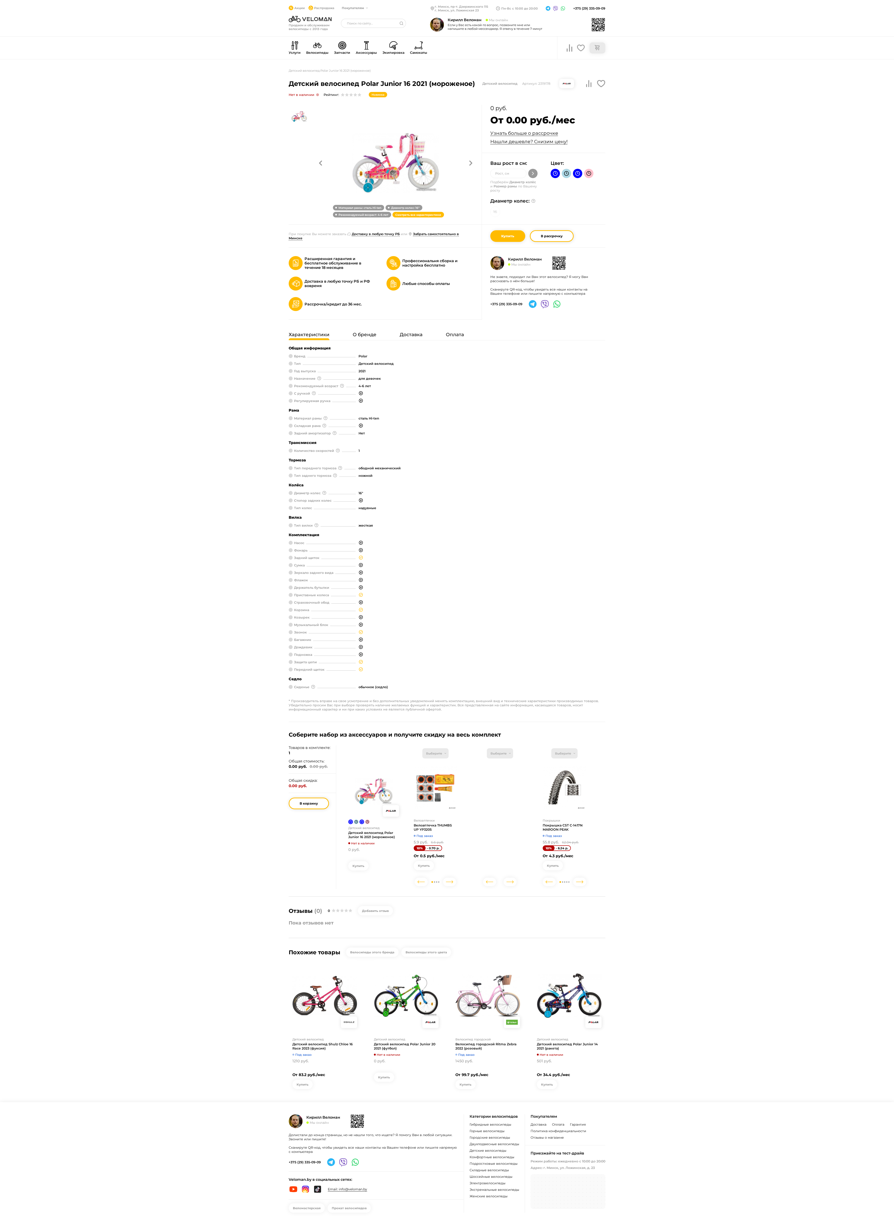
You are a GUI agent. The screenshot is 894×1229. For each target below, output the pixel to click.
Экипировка (393, 53)
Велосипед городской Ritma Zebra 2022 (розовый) (486, 1046)
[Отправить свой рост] (533, 173)
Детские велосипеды (488, 1150)
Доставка (538, 1124)
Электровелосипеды (487, 1183)
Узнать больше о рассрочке (524, 133)
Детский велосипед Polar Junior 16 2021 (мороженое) (371, 835)
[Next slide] (449, 882)
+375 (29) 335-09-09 (589, 8)
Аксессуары (366, 53)
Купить (507, 236)
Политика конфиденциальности (558, 1131)
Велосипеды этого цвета (426, 952)
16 (495, 212)
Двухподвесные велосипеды (494, 1144)
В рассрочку (552, 236)
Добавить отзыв (375, 911)
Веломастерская (307, 1208)
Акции (299, 8)
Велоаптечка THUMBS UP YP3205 (433, 827)
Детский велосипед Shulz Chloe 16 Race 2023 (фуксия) (322, 1046)
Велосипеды (317, 53)
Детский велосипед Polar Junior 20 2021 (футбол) (404, 1046)
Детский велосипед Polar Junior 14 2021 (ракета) (567, 1046)
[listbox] (435, 753)
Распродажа (324, 8)
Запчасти (342, 53)
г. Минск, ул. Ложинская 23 (457, 10)
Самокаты (418, 53)
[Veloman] (310, 19)
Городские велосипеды (490, 1137)
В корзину (309, 803)
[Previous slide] (421, 882)
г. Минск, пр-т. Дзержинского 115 (461, 6)
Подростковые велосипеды (494, 1163)
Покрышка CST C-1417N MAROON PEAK (562, 827)
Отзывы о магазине (547, 1137)
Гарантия (578, 1124)
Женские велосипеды (489, 1196)
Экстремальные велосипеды (494, 1190)
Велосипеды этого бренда (372, 952)
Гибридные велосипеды (490, 1124)
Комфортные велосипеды (492, 1157)
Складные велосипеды (489, 1170)
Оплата (558, 1124)
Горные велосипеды (487, 1131)
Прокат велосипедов (349, 1208)
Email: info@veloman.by (347, 1189)
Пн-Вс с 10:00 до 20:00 (519, 8)
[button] (320, 163)
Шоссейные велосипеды (491, 1177)
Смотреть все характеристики (418, 215)
